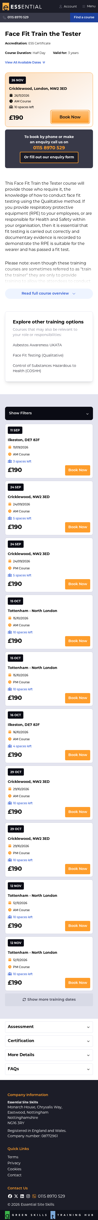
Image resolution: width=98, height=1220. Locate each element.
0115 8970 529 (18, 17)
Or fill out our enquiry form (49, 157)
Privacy (14, 1163)
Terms (13, 1157)
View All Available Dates (23, 62)
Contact (15, 1175)
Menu (91, 6)
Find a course (84, 17)
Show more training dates (51, 1000)
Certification (21, 1041)
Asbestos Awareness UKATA (37, 345)
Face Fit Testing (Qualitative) (38, 356)
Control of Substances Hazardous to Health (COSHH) (44, 368)
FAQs (13, 1069)
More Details (21, 1055)
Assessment (21, 1027)
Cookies (14, 1169)
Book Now (70, 117)
